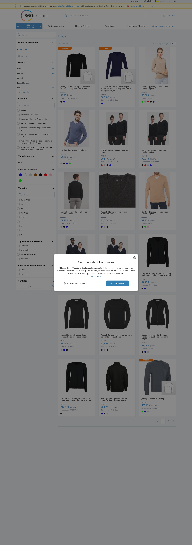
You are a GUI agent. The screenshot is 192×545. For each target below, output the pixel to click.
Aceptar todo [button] (117, 283)
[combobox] (134, 257)
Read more (96, 276)
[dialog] (96, 272)
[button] (74, 283)
